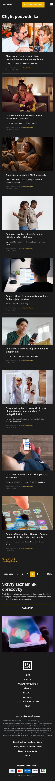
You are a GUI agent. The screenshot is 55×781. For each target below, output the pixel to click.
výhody (27, 688)
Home (27, 675)
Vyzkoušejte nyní (33, 5)
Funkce (27, 679)
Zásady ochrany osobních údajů (27, 742)
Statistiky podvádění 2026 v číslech (26, 175)
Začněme (27, 608)
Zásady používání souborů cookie (27, 746)
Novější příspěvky (10, 561)
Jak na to (27, 697)
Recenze (27, 693)
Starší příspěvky (9, 559)
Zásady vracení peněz (27, 751)
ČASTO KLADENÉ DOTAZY (27, 702)
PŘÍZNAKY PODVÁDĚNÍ (28, 684)
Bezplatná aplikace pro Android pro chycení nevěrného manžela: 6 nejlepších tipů (26, 411)
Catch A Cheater (28, 68)
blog (27, 706)
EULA (27, 755)
